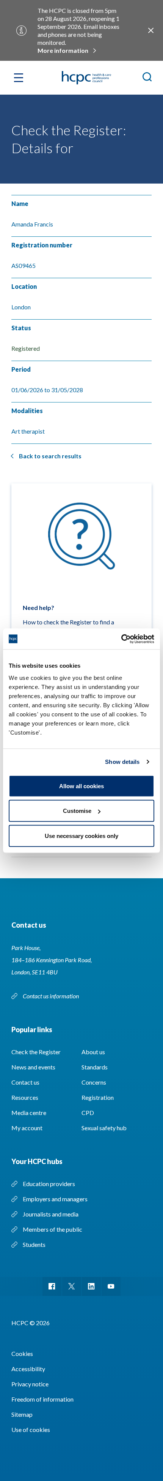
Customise (77, 811)
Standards (95, 1067)
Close (151, 30)
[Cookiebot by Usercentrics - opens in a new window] (121, 639)
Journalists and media (50, 1214)
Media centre (28, 1112)
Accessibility (28, 1368)
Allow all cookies (81, 785)
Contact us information (51, 995)
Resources (24, 1097)
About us (93, 1051)
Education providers (49, 1183)
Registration (98, 1097)
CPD (88, 1112)
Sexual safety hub (104, 1127)
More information (63, 50)
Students (34, 1244)
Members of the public (52, 1229)
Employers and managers (55, 1198)
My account (26, 1127)
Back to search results (50, 455)
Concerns (94, 1082)
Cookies (22, 1353)
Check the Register (36, 1051)
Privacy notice (30, 1384)
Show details (122, 762)
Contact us (25, 1082)
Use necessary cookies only (81, 835)
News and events (33, 1067)
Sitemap (22, 1414)
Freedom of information (42, 1399)
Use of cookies (30, 1429)
